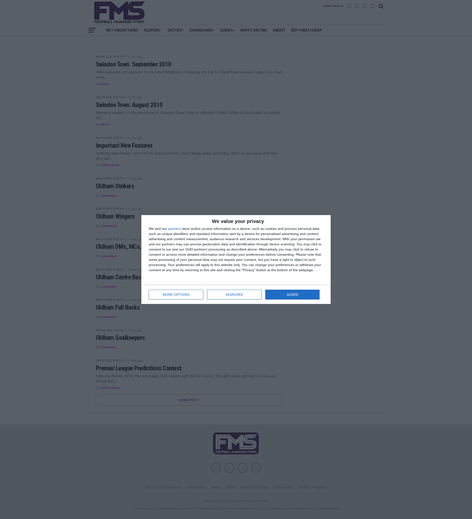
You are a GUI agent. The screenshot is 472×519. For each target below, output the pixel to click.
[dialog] (236, 259)
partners (174, 228)
